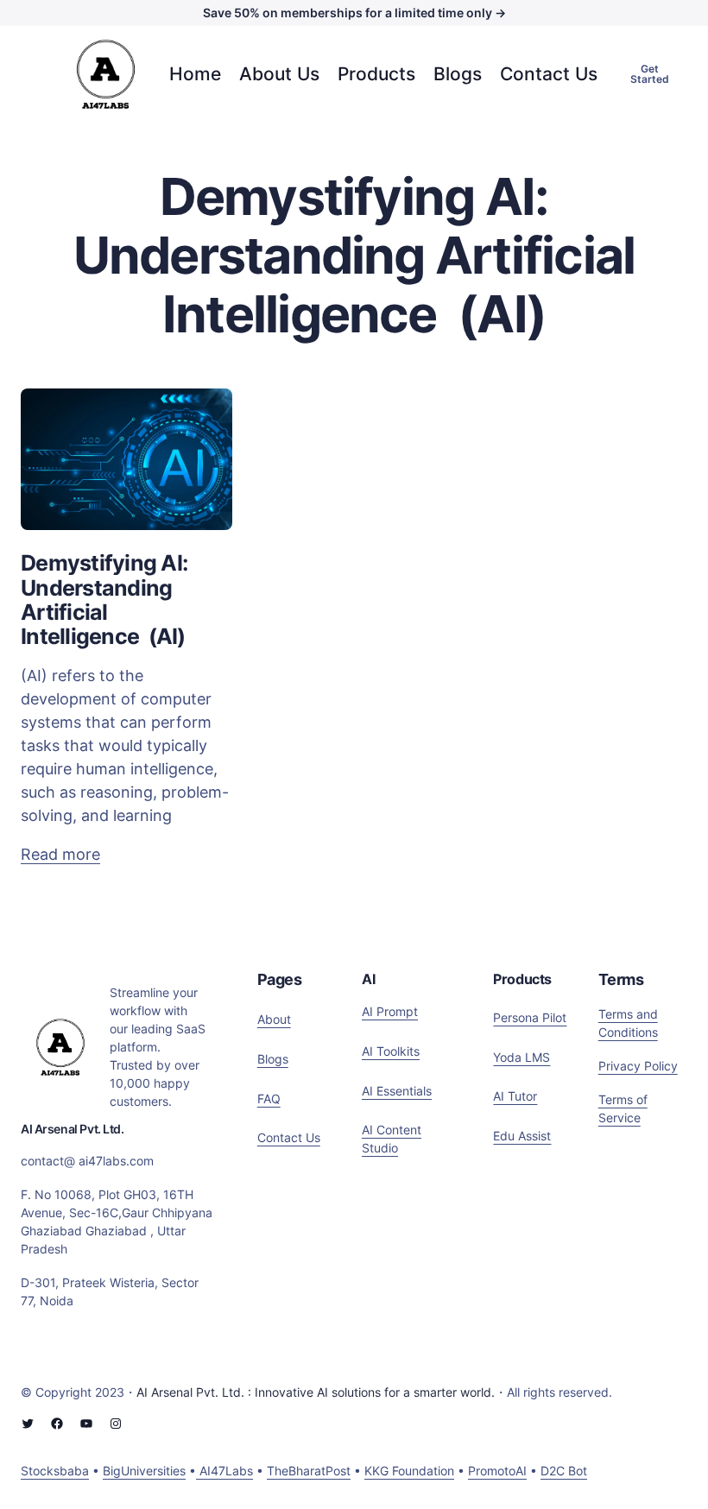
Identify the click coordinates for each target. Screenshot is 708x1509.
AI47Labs (224, 1470)
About (274, 1019)
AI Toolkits (391, 1051)
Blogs (272, 1058)
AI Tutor (515, 1096)
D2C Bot (563, 1470)
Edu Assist (522, 1135)
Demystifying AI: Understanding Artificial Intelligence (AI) (104, 599)
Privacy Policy (638, 1065)
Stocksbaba (55, 1470)
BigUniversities (144, 1470)
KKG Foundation (409, 1470)
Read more (60, 855)
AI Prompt (390, 1011)
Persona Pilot (529, 1017)
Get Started (649, 73)
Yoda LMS (521, 1057)
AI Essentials (397, 1090)
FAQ (269, 1098)
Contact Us (288, 1137)
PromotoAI (497, 1470)
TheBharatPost (309, 1470)
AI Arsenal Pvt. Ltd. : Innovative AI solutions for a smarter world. (315, 1392)
